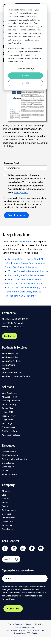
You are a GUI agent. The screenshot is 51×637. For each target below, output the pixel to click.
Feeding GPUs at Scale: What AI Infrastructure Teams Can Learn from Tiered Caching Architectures (25, 263)
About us (6, 491)
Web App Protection (11, 400)
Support (5, 369)
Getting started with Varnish (14, 459)
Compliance (7, 529)
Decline (25, 83)
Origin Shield (7, 420)
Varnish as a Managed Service (16, 376)
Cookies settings (26, 68)
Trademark (7, 525)
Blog (4, 495)
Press (28, 624)
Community (7, 514)
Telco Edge (7, 423)
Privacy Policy (21, 192)
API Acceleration (9, 397)
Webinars (6, 470)
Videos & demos (9, 474)
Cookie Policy (8, 521)
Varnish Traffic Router (12, 361)
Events (5, 506)
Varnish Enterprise (10, 353)
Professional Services (12, 372)
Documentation (9, 451)
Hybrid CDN (7, 412)
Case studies (8, 463)
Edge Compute (9, 427)
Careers (5, 498)
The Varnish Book (10, 455)
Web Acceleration (10, 393)
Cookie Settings (15, 624)
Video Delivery (9, 416)
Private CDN (7, 408)
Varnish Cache (8, 365)
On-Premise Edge (10, 431)
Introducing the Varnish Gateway (26, 275)
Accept (25, 76)
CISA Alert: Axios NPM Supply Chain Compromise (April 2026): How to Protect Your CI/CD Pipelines (26, 291)
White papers (8, 467)
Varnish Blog (25, 241)
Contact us (9, 336)
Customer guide (9, 510)
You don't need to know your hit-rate (28, 271)
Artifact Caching (9, 404)
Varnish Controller (10, 357)
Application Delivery (11, 435)
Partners (6, 502)
